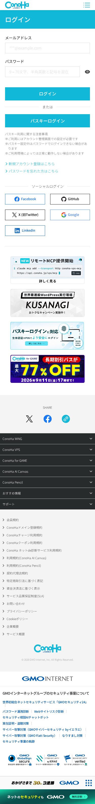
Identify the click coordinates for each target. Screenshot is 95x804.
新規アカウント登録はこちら (32, 163)
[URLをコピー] (66, 419)
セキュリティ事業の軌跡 (19, 741)
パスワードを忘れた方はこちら (33, 171)
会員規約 (13, 520)
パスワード (14, 61)
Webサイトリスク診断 (49, 711)
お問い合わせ (16, 603)
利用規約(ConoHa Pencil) (24, 565)
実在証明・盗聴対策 (16, 723)
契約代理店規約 (17, 573)
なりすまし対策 (72, 735)
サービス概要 (16, 634)
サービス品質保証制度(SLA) (25, 596)
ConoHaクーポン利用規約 (24, 542)
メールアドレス (18, 37)
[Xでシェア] (29, 419)
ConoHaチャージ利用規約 (24, 535)
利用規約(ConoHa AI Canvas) (26, 558)
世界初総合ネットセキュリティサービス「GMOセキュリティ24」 (45, 702)
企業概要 (13, 626)
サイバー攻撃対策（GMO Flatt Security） (30, 735)
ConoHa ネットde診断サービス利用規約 (34, 550)
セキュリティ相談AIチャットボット (26, 717)
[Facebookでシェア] (48, 419)
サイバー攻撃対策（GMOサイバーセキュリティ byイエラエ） (43, 729)
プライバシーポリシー (22, 611)
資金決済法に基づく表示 (23, 588)
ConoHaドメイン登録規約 (24, 527)
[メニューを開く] (86, 5)
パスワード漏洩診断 (16, 711)
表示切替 (87, 71)
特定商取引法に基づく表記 (25, 580)
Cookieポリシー (17, 619)
